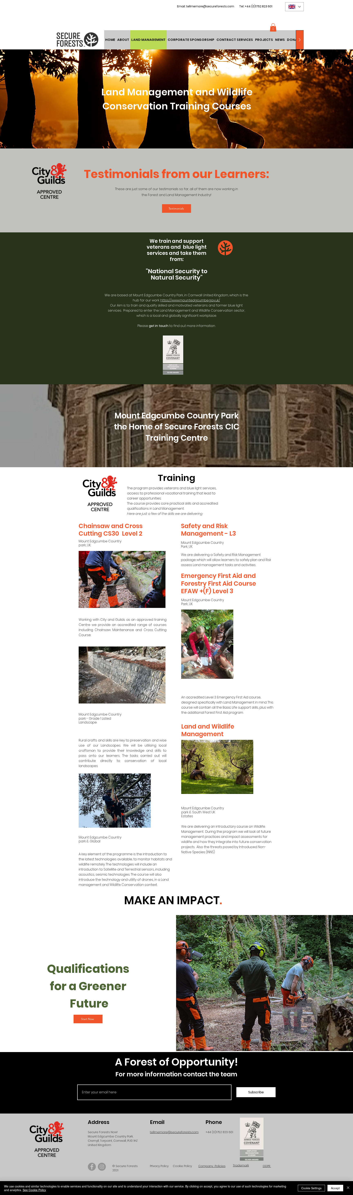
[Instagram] (102, 1167)
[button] (294, 39)
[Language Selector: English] (294, 6)
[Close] (348, 1188)
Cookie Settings (311, 1188)
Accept (335, 1188)
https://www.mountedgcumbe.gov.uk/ (190, 300)
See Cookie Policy (34, 1190)
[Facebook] (92, 1167)
